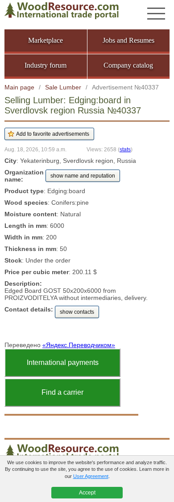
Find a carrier (62, 392)
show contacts (77, 312)
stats (125, 149)
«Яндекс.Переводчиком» (78, 344)
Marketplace (45, 40)
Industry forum (45, 65)
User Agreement (90, 476)
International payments (63, 362)
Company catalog (128, 65)
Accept (87, 493)
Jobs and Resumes (128, 40)
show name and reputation (82, 176)
